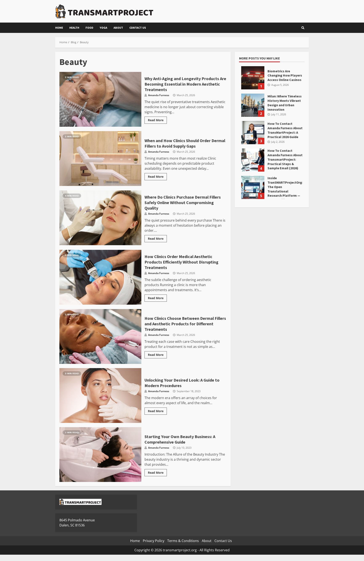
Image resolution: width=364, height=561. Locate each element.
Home (59, 28)
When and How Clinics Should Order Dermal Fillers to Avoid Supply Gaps (100, 158)
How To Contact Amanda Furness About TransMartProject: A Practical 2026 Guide (252, 132)
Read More (155, 120)
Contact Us (137, 28)
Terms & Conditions (183, 540)
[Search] (302, 28)
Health (74, 28)
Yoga (103, 28)
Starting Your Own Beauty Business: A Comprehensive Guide (100, 454)
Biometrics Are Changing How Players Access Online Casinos (252, 77)
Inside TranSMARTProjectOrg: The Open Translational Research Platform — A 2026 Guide (252, 187)
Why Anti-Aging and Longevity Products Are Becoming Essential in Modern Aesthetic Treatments (100, 99)
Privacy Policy (153, 540)
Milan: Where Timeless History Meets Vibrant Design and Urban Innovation (252, 105)
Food (89, 28)
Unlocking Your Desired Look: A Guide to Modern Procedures (100, 395)
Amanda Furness (158, 95)
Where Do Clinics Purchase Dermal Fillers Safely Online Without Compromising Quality (100, 217)
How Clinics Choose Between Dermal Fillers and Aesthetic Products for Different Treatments (100, 336)
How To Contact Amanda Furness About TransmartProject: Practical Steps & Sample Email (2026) (252, 160)
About (118, 28)
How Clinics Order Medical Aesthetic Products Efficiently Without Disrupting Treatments (100, 277)
